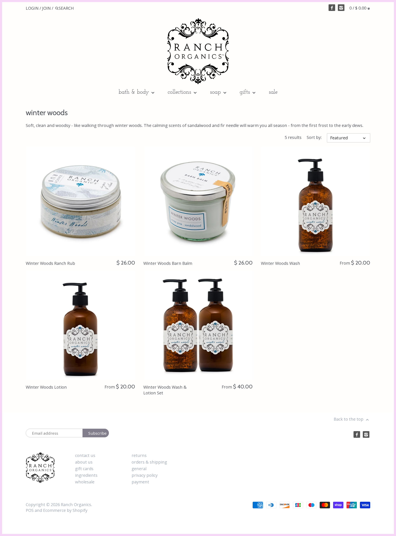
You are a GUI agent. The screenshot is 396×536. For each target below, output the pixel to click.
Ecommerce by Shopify (65, 510)
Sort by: (314, 137)
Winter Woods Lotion (46, 387)
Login (32, 8)
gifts (246, 92)
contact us (85, 455)
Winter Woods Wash (280, 263)
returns (139, 455)
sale (273, 92)
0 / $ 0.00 (358, 8)
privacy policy (145, 475)
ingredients (86, 475)
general (139, 468)
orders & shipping (149, 462)
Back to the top (349, 419)
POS (30, 510)
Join (46, 8)
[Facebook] (332, 7)
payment (140, 482)
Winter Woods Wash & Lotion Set (165, 390)
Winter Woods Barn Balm (167, 263)
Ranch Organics (76, 504)
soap (216, 92)
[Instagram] (341, 7)
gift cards (84, 468)
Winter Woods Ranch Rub (50, 263)
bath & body (135, 92)
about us (84, 462)
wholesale (84, 482)
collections (180, 92)
